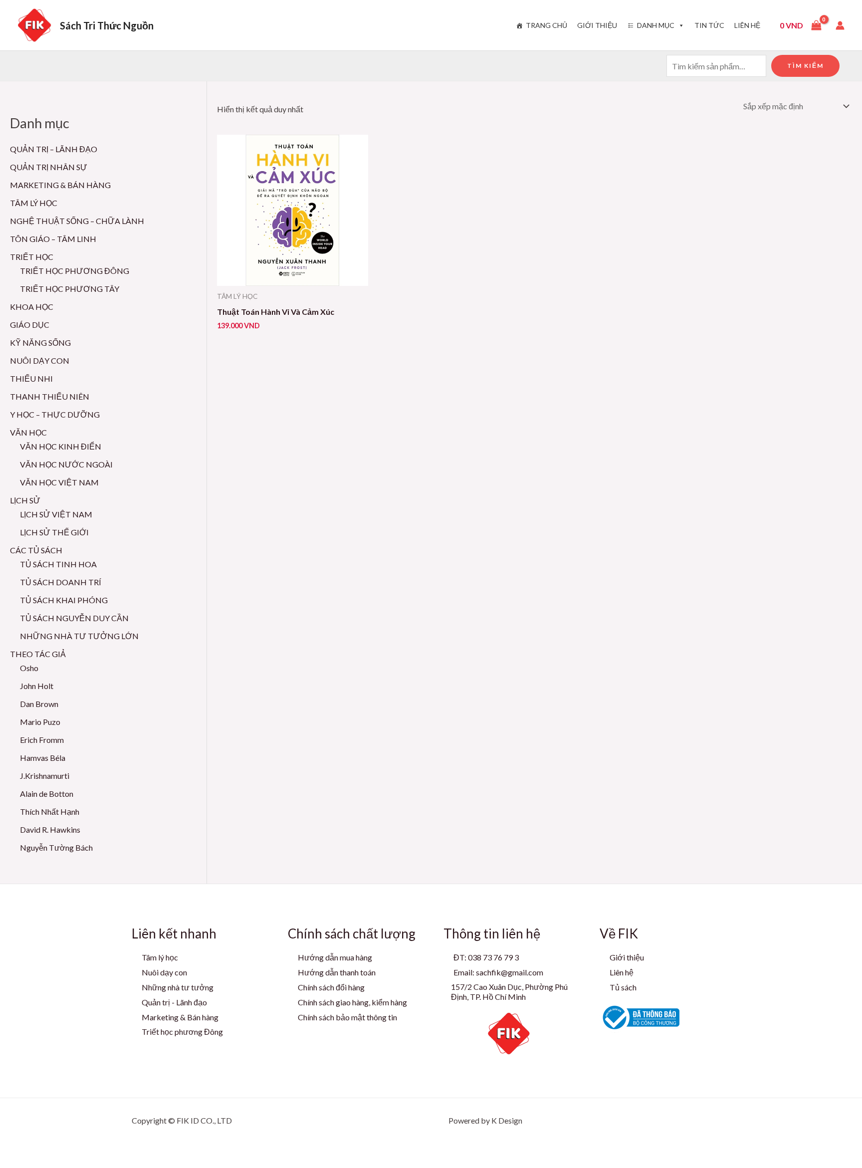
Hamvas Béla (42, 757)
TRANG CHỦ (546, 25)
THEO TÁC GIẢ (38, 654)
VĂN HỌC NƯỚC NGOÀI (66, 464)
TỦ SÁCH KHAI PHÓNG (64, 600)
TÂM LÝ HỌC (33, 203)
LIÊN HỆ (747, 25)
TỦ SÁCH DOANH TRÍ (60, 582)
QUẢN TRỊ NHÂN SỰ (48, 167)
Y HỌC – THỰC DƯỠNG (55, 414)
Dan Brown (39, 703)
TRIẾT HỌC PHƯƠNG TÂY (69, 288)
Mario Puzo (40, 721)
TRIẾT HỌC (31, 256)
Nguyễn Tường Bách (56, 847)
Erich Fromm (42, 739)
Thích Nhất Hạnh (49, 811)
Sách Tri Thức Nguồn (107, 25)
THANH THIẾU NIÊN (49, 396)
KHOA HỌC (31, 306)
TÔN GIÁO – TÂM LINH (53, 238)
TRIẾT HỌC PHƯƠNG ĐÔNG (74, 270)
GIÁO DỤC (29, 324)
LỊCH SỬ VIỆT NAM (56, 514)
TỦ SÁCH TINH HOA (58, 564)
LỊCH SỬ (25, 500)
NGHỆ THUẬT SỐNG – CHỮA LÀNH (77, 221)
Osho (29, 668)
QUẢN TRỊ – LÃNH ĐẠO (53, 149)
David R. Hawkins (50, 829)
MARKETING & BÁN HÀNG (60, 185)
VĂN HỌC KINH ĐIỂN (60, 446)
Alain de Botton (46, 793)
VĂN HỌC (28, 432)
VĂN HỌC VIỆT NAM (59, 482)
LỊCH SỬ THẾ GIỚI (54, 532)
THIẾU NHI (31, 378)
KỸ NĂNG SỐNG (40, 342)
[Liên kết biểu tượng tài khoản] (840, 25)
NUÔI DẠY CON (39, 360)
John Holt (36, 686)
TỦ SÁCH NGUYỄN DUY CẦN (74, 618)
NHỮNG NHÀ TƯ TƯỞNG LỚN (79, 636)
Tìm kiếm (805, 65)
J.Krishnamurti (44, 775)
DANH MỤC (655, 25)
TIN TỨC (709, 25)
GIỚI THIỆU (597, 25)
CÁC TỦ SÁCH (36, 550)
